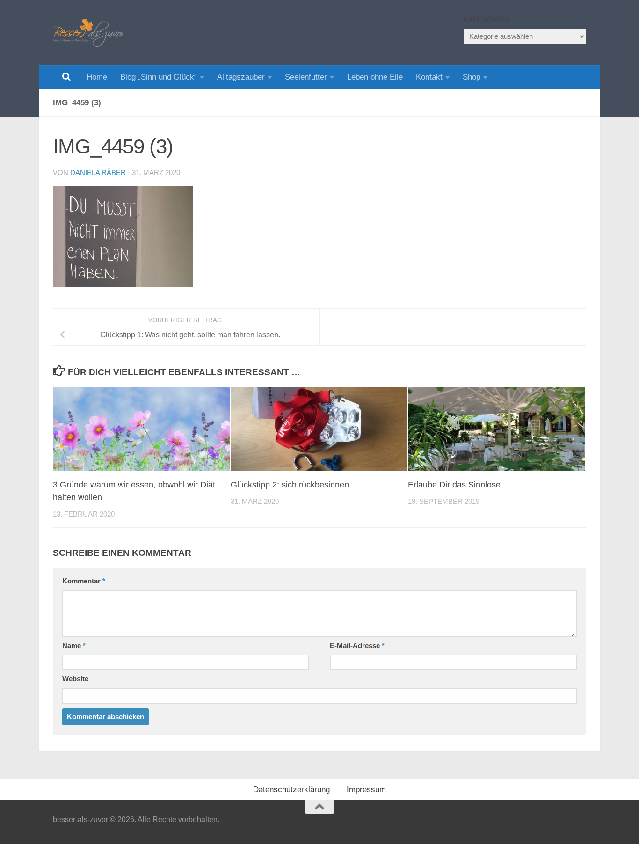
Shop (471, 77)
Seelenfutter (306, 77)
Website (75, 679)
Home (97, 77)
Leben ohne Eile (375, 77)
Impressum (366, 789)
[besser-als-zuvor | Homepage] (88, 33)
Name (74, 645)
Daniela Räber (98, 172)
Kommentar (83, 581)
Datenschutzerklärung (291, 789)
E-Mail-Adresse (357, 645)
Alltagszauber (241, 77)
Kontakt (429, 77)
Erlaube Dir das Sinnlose (454, 484)
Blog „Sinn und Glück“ (158, 77)
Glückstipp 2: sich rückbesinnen (290, 484)
